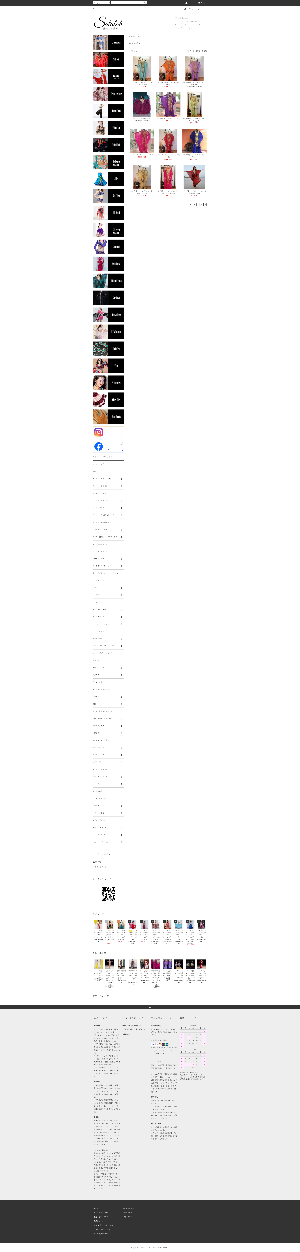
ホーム (130, 36)
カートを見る (127, 1212)
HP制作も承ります (99, 866)
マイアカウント (128, 1208)
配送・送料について (101, 1217)
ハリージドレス (138, 36)
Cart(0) (203, 3)
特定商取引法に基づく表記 (103, 1225)
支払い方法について (101, 1212)
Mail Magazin (191, 9)
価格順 (197, 51)
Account (191, 3)
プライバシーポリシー (102, 1229)
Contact (202, 9)
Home (95, 9)
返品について (99, 1221)
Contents (105, 9)
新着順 (204, 51)
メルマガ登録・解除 (101, 1233)
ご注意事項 (97, 862)
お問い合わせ (127, 1217)
